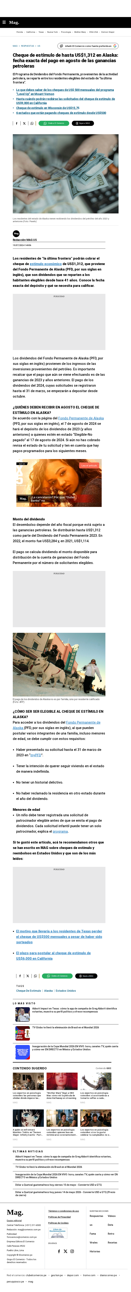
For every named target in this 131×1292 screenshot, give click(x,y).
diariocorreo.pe (108, 1275)
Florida (20, 32)
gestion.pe (57, 1275)
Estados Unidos (66, 990)
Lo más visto (24, 1003)
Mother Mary (80, 32)
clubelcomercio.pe (36, 1275)
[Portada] (15, 1218)
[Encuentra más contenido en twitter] (24, 123)
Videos (112, 1216)
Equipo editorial (14, 1220)
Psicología (66, 32)
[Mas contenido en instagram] (72, 1251)
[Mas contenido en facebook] (59, 1251)
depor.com (73, 1275)
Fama (93, 1233)
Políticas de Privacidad (59, 1217)
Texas (41, 32)
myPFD (36, 755)
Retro (111, 1233)
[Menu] (6, 22)
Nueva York (52, 32)
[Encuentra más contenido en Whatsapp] (32, 123)
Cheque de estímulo (28, 990)
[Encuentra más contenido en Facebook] (16, 123)
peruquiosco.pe (15, 1281)
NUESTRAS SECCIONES (99, 1211)
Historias (95, 1251)
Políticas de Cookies (58, 1223)
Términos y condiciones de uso (63, 1211)
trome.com (89, 1275)
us (91, 1225)
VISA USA (93, 32)
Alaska (48, 990)
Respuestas (96, 1216)
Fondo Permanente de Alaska (81, 418)
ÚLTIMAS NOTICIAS (28, 1151)
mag (30, 1281)
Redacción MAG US (25, 240)
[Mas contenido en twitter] (65, 1251)
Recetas (112, 1242)
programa (60, 831)
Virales (94, 1242)
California (30, 32)
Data (110, 1225)
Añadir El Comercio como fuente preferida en (88, 46)
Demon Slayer (107, 32)
